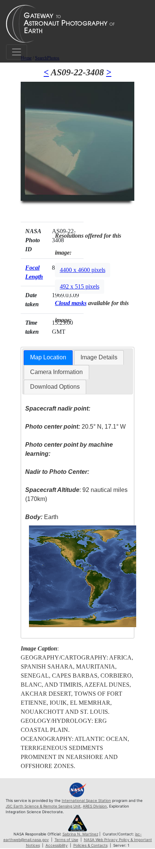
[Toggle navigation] (16, 52)
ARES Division (95, 806)
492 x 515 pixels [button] (79, 286)
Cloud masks (71, 303)
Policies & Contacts (90, 845)
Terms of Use (66, 839)
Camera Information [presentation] (56, 372)
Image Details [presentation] (99, 357)
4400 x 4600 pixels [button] (82, 270)
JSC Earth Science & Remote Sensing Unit (43, 806)
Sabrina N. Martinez (80, 834)
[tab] (48, 357)
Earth (41, 517)
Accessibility (57, 845)
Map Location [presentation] (48, 357)
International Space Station (86, 800)
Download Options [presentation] (55, 386)
